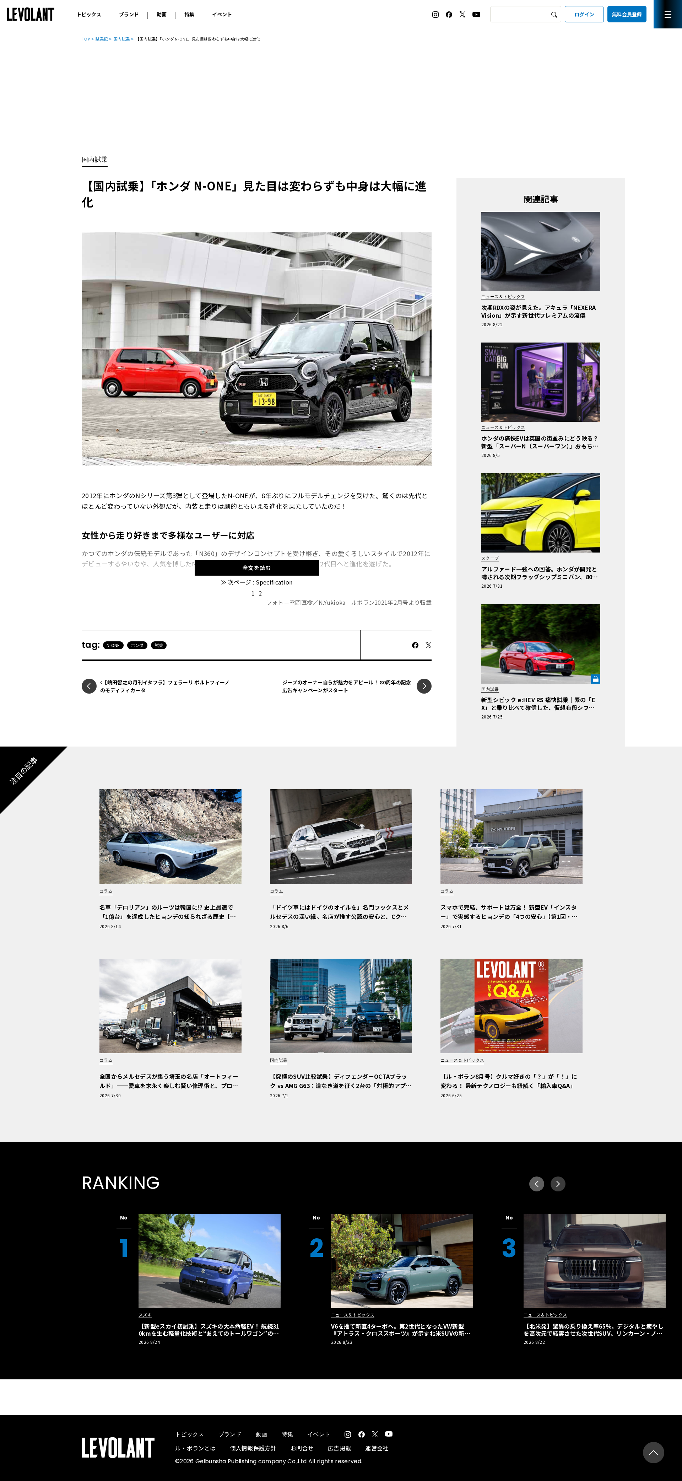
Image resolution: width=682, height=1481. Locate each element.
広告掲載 (339, 1448)
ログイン (584, 14)
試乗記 (102, 39)
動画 (162, 14)
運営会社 (376, 1448)
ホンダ (137, 645)
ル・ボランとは (195, 1448)
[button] (558, 1183)
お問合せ (302, 1448)
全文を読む (257, 567)
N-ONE (113, 645)
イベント (222, 14)
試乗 (159, 645)
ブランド (129, 14)
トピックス (88, 14)
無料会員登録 (627, 14)
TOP (86, 39)
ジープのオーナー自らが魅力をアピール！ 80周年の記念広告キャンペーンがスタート (346, 686)
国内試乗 (122, 39)
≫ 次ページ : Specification (256, 582)
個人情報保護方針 (253, 1448)
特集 (189, 14)
